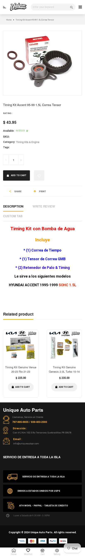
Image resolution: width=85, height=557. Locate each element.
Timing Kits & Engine (27, 142)
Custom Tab (12, 216)
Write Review (44, 206)
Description (13, 206)
